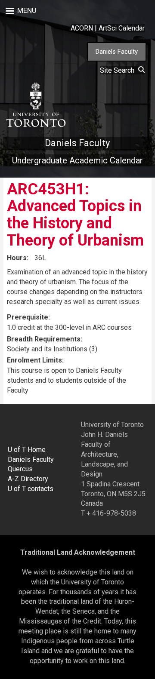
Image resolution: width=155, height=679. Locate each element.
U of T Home (27, 449)
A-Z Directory (28, 479)
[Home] (35, 105)
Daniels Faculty (117, 51)
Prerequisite (27, 317)
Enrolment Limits (34, 360)
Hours (17, 258)
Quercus (20, 469)
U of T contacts (30, 489)
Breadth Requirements (44, 339)
